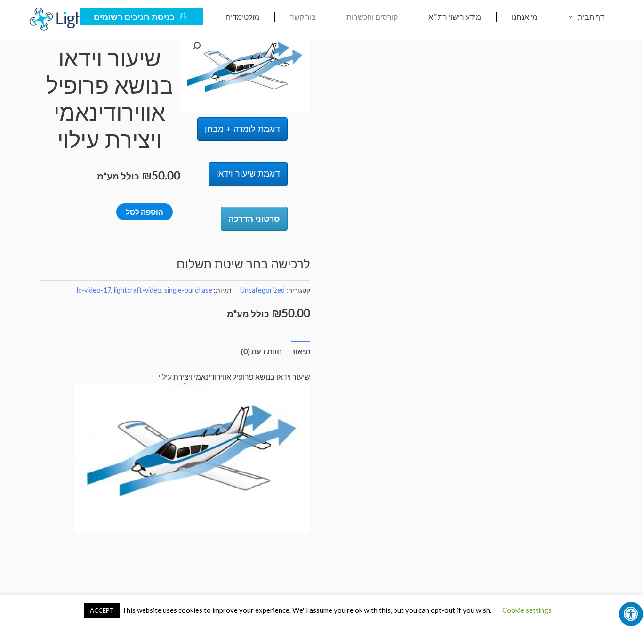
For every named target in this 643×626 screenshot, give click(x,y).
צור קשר (303, 16)
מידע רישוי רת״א (454, 16)
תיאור (300, 351)
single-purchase (188, 290)
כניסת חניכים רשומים (134, 17)
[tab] (300, 351)
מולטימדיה (242, 16)
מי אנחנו (525, 16)
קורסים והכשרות (372, 16)
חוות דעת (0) (261, 351)
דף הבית (591, 16)
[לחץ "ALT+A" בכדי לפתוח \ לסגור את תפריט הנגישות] (631, 614)
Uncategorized (262, 290)
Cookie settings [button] (527, 610)
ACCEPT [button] (102, 610)
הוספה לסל (144, 211)
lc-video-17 (94, 290)
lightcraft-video (137, 290)
